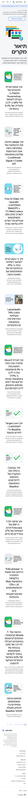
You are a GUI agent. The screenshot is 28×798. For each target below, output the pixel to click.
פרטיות (20, 790)
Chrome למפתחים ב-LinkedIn (18, 781)
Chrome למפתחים (21, 762)
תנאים (25, 790)
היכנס (3, 2)
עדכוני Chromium (21, 764)
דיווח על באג (23, 753)
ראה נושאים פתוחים (21, 756)
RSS (25, 783)
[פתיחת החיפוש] (11, 2)
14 (10, 724)
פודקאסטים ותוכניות (21, 769)
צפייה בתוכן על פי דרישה (7, 6)
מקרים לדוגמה (22, 767)
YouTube (23, 778)
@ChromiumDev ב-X (20, 776)
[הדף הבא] (7, 725)
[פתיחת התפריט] (24, 2)
